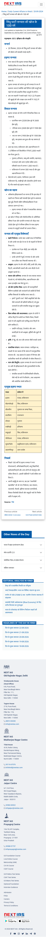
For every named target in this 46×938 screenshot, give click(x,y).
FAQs (6, 896)
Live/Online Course (11, 859)
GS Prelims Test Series (12, 874)
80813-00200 (11, 721)
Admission (7, 892)
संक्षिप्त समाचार (9, 568)
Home (3, 11)
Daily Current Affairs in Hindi (20, 11)
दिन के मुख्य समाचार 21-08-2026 (17, 632)
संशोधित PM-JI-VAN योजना (14, 560)
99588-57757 (11, 846)
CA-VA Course (9, 866)
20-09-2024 (38, 11)
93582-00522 (11, 805)
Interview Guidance (11, 887)
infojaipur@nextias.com (14, 808)
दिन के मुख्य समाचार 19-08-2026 (17, 641)
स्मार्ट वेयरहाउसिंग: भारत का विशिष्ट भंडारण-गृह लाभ (22, 590)
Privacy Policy (9, 902)
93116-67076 (11, 764)
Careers (6, 899)
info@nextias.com (12, 724)
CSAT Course (8, 869)
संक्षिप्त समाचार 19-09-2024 (12, 515)
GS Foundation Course (12, 856)
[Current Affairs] (12, 3)
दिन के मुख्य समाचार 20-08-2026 (17, 637)
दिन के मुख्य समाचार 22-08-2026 (17, 628)
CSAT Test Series (10, 877)
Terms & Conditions (11, 906)
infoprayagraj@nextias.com (16, 849)
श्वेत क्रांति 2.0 (9, 552)
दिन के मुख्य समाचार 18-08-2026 (17, 646)
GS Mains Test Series (11, 881)
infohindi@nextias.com (14, 767)
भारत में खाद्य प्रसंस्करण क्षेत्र (34, 515)
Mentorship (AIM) (10, 862)
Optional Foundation (11, 884)
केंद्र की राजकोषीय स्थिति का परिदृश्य (18, 586)
